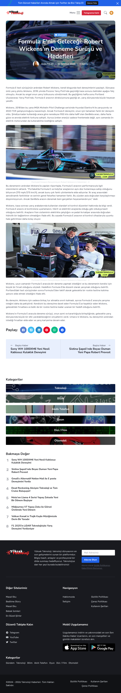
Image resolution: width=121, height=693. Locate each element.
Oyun (60, 419)
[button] (105, 13)
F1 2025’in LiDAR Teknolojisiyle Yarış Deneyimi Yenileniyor (32, 527)
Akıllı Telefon (60, 409)
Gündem (10, 663)
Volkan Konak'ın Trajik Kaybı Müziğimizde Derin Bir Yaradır (34, 518)
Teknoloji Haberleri (31, 682)
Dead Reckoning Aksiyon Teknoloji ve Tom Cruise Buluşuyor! (34, 489)
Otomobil (62, 35)
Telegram (14, 632)
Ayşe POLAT (47, 64)
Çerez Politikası (99, 601)
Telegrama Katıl (91, 13)
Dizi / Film (60, 430)
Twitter (13, 642)
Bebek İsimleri (13, 611)
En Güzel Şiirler (14, 616)
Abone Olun (90, 559)
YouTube (14, 637)
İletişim (66, 601)
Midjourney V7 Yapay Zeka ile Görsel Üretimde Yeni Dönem (32, 508)
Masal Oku (11, 597)
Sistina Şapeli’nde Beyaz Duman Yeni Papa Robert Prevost (89, 350)
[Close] (117, 3)
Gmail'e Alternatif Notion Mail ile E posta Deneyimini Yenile (34, 480)
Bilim (60, 398)
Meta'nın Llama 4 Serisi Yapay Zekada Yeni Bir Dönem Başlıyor (34, 499)
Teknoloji (60, 388)
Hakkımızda (69, 597)
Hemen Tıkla (92, 3)
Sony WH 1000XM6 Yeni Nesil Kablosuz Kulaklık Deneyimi (30, 350)
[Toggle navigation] (111, 13)
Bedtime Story (13, 601)
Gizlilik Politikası (99, 597)
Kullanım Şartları (99, 606)
